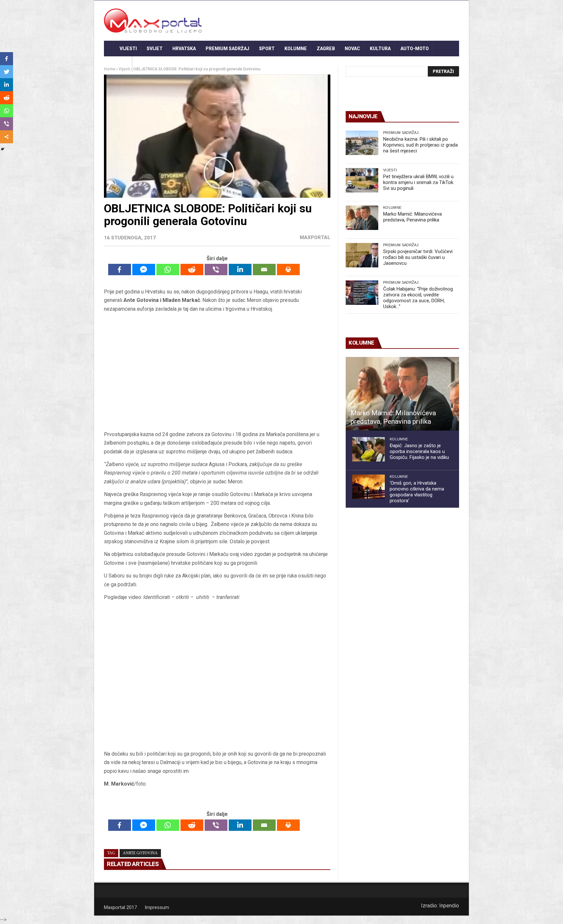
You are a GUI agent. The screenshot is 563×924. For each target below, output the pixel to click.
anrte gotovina (140, 853)
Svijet (155, 48)
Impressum (157, 907)
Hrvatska (184, 48)
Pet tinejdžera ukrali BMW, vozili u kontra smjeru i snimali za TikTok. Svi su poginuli (418, 182)
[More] (6, 136)
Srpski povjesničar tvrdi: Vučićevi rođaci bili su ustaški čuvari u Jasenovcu (418, 257)
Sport (267, 48)
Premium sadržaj (227, 48)
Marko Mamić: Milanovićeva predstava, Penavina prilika (412, 217)
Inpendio (449, 906)
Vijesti (128, 48)
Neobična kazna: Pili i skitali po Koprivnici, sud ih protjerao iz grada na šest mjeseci (420, 145)
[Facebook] (119, 269)
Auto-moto (414, 48)
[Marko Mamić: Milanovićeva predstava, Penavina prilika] (362, 218)
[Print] (288, 269)
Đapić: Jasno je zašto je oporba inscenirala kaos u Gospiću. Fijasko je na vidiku (419, 451)
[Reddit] (191, 269)
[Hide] (2, 149)
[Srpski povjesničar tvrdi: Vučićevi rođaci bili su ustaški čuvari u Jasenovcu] (362, 255)
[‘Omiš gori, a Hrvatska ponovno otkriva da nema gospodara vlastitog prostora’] (368, 487)
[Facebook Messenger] (143, 269)
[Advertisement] (217, 371)
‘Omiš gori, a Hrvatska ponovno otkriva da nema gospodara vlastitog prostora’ (417, 492)
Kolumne (295, 48)
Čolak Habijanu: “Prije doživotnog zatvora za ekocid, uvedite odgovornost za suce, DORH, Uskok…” (418, 297)
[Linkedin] (240, 269)
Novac (352, 48)
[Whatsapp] (167, 269)
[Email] (264, 269)
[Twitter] (6, 71)
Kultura (380, 48)
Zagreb (326, 48)
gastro (118, 64)
